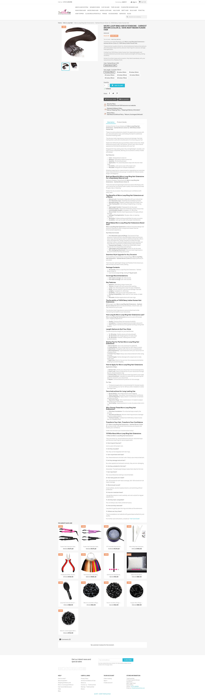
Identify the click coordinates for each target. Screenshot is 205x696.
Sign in (105, 680)
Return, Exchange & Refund (65, 685)
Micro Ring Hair (92, 10)
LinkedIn (80, 668)
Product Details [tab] (122, 122)
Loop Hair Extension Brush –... (68, 602)
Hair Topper (79, 14)
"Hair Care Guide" (134, 519)
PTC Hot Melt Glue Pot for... (113, 546)
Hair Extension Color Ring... (91, 574)
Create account (108, 682)
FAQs (59, 689)
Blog (129, 14)
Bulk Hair (133, 10)
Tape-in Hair (115, 7)
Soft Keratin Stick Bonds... (114, 574)
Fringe (104, 14)
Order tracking (108, 678)
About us (83, 682)
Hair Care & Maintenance (65, 687)
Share (109, 93)
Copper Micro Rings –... (136, 602)
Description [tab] (110, 122)
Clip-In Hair (105, 7)
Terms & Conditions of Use (88, 680)
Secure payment (62, 680)
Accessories (113, 14)
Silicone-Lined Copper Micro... (68, 631)
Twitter (63, 668)
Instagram (77, 668)
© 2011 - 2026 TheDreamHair (102, 694)
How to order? (62, 678)
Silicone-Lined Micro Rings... (91, 602)
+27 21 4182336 (67, 2)
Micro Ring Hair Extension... (136, 546)
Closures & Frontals (93, 14)
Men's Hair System (81, 7)
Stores (83, 689)
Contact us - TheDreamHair (88, 685)
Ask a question (125, 99)
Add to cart (117, 85)
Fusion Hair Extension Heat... (68, 546)
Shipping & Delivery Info (64, 682)
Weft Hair (124, 10)
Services (122, 14)
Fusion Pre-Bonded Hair (129, 7)
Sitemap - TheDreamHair (87, 687)
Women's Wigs (95, 7)
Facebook (59, 668)
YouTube (70, 668)
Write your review (111, 99)
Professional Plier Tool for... (68, 574)
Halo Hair (116, 10)
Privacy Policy (84, 678)
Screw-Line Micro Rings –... (114, 602)
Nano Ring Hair (80, 10)
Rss (66, 668)
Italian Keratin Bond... (137, 574)
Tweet (113, 93)
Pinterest (117, 93)
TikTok (84, 668)
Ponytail (141, 10)
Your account (109, 675)
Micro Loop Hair (105, 10)
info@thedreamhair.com (138, 688)
